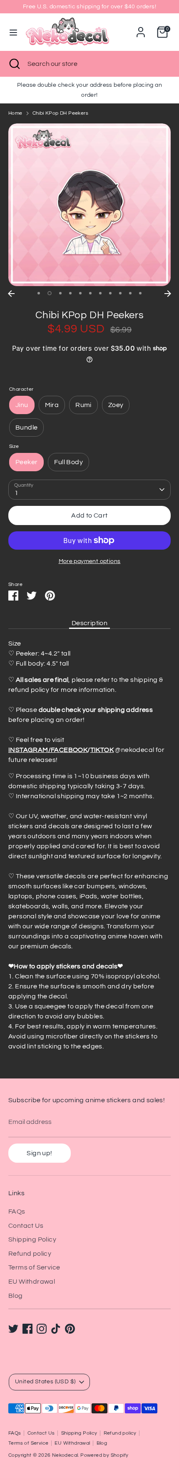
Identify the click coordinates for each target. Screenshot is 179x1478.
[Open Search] (13, 64)
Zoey (116, 405)
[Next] (168, 293)
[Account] (140, 28)
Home (15, 113)
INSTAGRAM (28, 750)
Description (89, 623)
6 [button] (90, 293)
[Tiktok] (56, 1329)
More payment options (90, 561)
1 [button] (38, 293)
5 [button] (80, 293)
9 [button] (120, 293)
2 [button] (49, 293)
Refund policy (29, 1253)
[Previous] (11, 293)
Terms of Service (34, 1267)
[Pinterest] (70, 1329)
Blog (15, 1295)
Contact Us (25, 1225)
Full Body (68, 462)
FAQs (16, 1211)
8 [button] (110, 293)
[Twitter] (13, 1329)
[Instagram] (42, 1329)
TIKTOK (102, 750)
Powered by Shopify (104, 1455)
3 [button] (60, 293)
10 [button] (130, 293)
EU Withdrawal (31, 1281)
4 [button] (70, 293)
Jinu (21, 405)
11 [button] (140, 293)
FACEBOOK (69, 750)
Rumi (83, 405)
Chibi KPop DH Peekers (60, 113)
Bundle (26, 427)
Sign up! (39, 1153)
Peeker (26, 462)
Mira (52, 405)
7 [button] (100, 293)
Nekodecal (65, 1455)
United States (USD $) (45, 1382)
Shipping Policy (32, 1239)
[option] (89, 204)
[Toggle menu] (13, 32)
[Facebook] (27, 1329)
